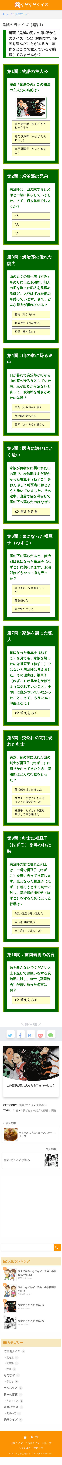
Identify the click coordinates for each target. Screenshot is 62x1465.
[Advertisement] (31, 1206)
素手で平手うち (24, 609)
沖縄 (11, 1369)
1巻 (16, 1110)
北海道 (12, 1357)
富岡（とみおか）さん (28, 407)
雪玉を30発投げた (26, 922)
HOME (34, 1437)
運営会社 (38, 1448)
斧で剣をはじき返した (28, 789)
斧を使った (21, 600)
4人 (17, 215)
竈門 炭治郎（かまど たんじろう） (30, 138)
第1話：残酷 (49, 1110)
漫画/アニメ (26, 1105)
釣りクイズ (12, 1419)
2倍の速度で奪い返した (29, 913)
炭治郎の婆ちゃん (25, 415)
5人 (17, 224)
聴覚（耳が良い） (25, 314)
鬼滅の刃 (41, 1105)
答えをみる (29, 511)
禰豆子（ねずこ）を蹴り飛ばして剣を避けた (30, 812)
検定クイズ (17, 1443)
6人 (17, 233)
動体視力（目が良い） (28, 323)
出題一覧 (47, 1443)
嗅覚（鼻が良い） (25, 331)
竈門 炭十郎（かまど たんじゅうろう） (30, 125)
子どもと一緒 (30, 1110)
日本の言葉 (12, 1394)
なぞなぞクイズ (34, 4)
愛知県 (12, 1363)
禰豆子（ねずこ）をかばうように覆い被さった (30, 800)
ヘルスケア (12, 1387)
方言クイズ (14, 1400)
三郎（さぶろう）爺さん (30, 424)
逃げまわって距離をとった (30, 590)
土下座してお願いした (28, 930)
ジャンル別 (25, 1448)
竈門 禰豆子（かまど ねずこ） (30, 150)
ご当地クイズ (14, 1351)
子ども (12, 1381)
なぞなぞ (11, 1375)
